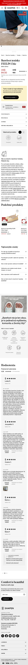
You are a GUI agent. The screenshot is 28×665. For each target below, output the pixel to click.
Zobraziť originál (7, 451)
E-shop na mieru (5, 660)
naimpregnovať (17, 188)
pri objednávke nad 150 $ (14, 1)
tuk (14, 181)
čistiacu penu (15, 173)
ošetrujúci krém (5, 181)
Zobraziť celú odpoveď (12, 563)
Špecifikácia (4, 117)
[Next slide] (23, 132)
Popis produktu (5, 114)
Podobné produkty (10, 97)
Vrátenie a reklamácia (7, 125)
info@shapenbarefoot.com (8, 618)
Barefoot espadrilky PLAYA (8, 228)
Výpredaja (19, 3)
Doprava (3, 121)
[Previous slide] (20, 132)
